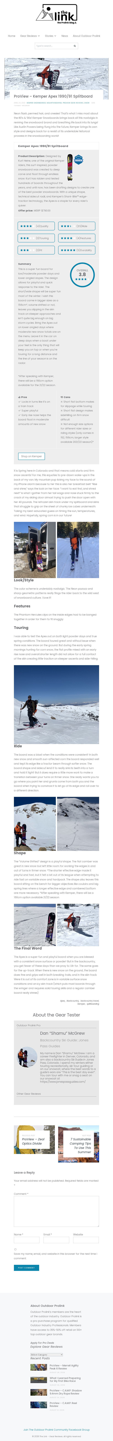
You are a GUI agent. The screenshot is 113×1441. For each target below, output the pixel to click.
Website (78, 1234)
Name (18, 1234)
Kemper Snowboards (36, 103)
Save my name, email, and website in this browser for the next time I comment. (55, 1256)
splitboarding (93, 1003)
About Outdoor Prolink (86, 36)
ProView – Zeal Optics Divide (33, 1141)
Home (11, 36)
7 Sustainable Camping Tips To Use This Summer (80, 1145)
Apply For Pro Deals (42, 1343)
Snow (87, 103)
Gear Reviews (28, 36)
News (64, 36)
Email (48, 1234)
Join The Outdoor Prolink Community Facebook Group (56, 1429)
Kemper (81, 1003)
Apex (62, 1000)
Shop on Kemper (31, 456)
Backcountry (73, 1000)
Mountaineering (54, 103)
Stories (49, 36)
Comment (21, 1194)
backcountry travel (90, 1000)
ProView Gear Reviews (73, 103)
